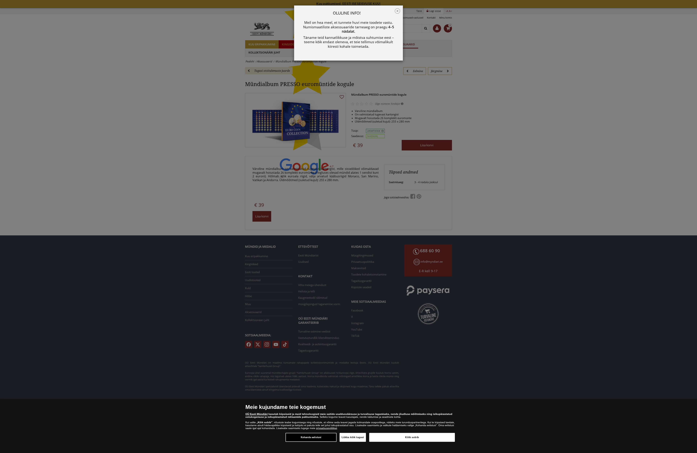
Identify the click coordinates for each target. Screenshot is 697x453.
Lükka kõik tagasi (353, 437)
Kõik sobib (412, 437)
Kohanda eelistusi (311, 437)
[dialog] (348, 426)
